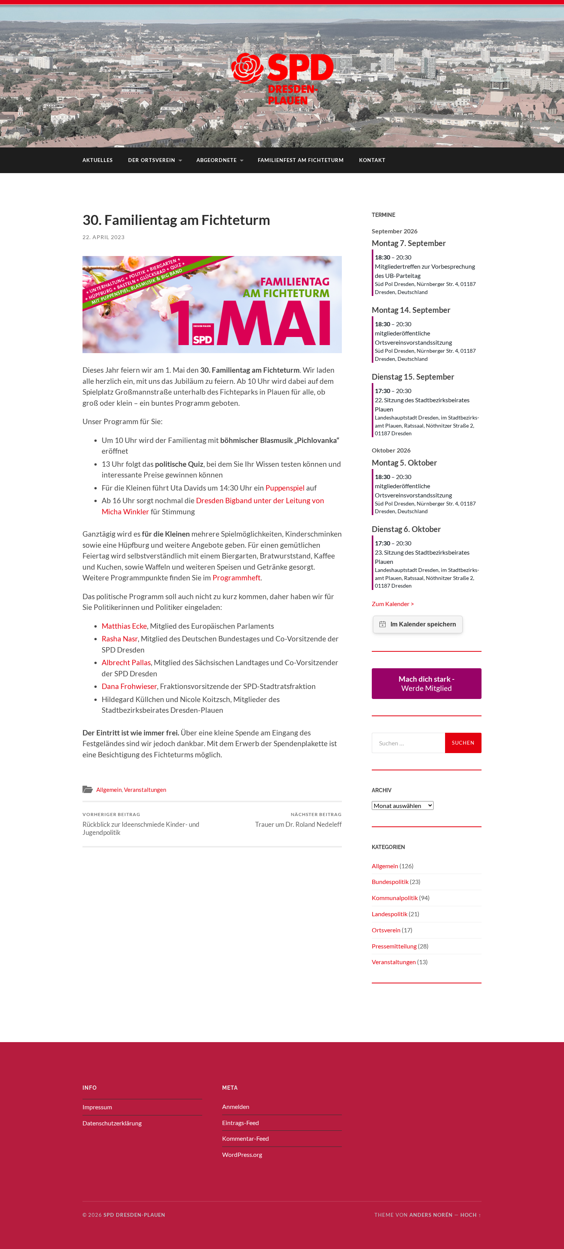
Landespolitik (389, 913)
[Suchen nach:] (408, 743)
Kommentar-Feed (245, 1138)
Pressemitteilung (394, 946)
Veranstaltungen (145, 789)
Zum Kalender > (393, 603)
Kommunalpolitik (395, 897)
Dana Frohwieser (129, 686)
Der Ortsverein (151, 160)
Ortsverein (386, 929)
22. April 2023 (103, 237)
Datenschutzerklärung (112, 1123)
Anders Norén (431, 1215)
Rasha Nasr (120, 638)
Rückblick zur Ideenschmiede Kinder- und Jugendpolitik (141, 823)
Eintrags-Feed (240, 1122)
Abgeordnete (216, 160)
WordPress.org (242, 1154)
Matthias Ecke (124, 625)
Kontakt (372, 160)
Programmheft (237, 577)
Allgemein (109, 789)
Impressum (97, 1106)
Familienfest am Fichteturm (301, 160)
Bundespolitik (390, 881)
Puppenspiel (286, 487)
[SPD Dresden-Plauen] (282, 72)
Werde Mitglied (427, 683)
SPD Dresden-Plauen (134, 1215)
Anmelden (235, 1106)
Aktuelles (97, 160)
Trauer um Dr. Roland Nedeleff (298, 819)
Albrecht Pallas (126, 662)
